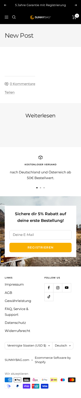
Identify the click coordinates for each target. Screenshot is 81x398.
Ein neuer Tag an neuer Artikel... (32, 127)
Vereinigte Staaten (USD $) (26, 345)
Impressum (14, 284)
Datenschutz (15, 323)
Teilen (10, 92)
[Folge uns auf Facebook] (48, 287)
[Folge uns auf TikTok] (48, 296)
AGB (8, 293)
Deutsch (61, 345)
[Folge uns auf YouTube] (66, 287)
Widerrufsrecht (17, 331)
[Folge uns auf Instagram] (57, 287)
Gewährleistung (18, 301)
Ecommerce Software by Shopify (53, 360)
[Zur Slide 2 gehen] (40, 187)
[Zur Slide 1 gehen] (37, 187)
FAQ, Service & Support (16, 312)
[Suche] (14, 17)
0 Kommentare (22, 84)
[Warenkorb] (74, 17)
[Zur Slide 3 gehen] (44, 187)
